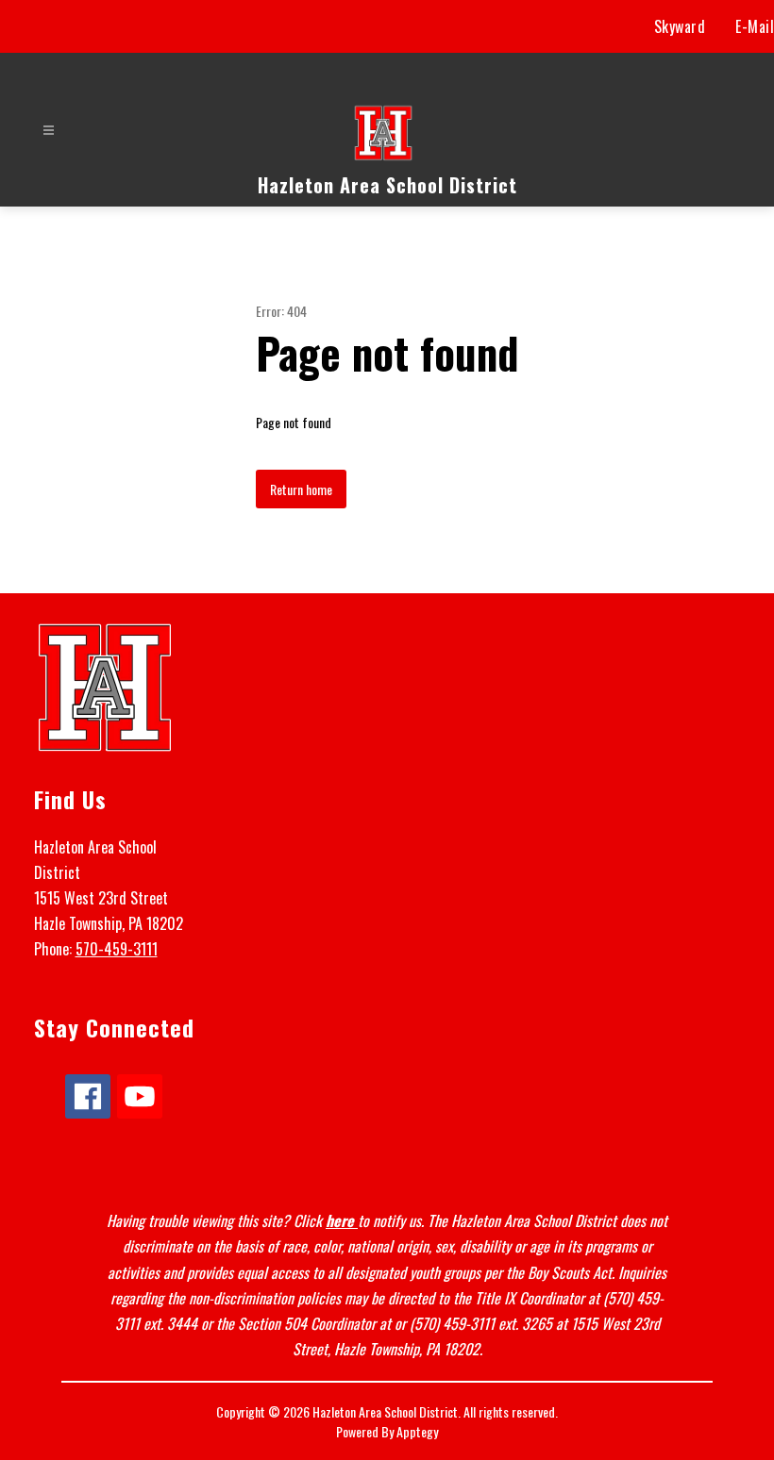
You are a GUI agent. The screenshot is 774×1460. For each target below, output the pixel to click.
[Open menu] (48, 130)
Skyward (680, 26)
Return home (301, 489)
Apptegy (417, 1431)
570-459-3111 (117, 948)
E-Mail (754, 26)
